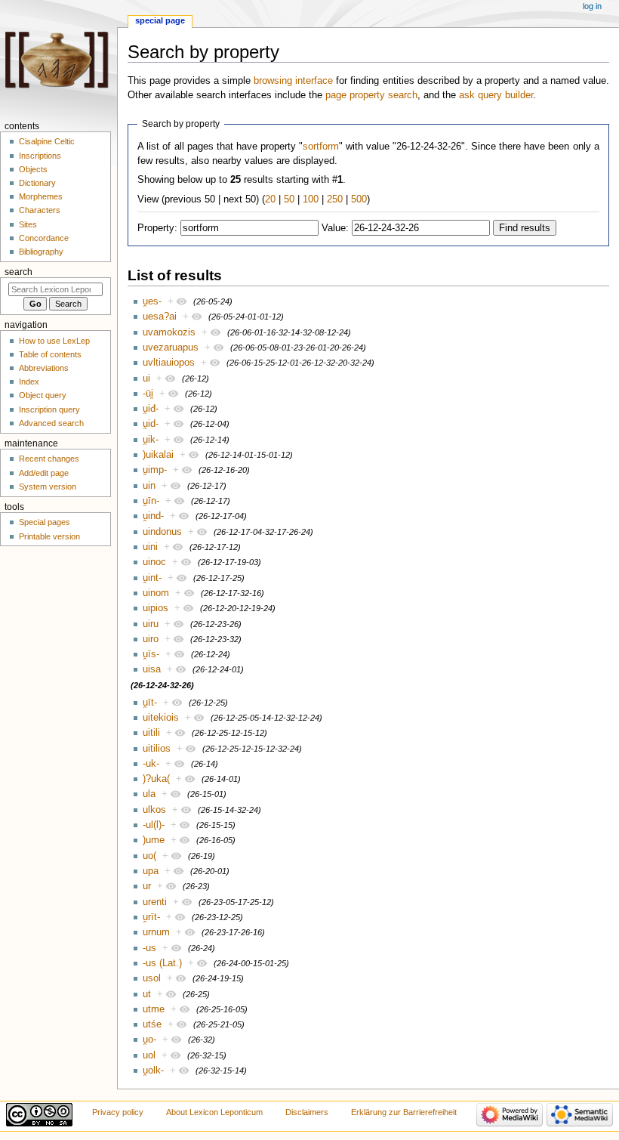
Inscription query (49, 409)
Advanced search (51, 423)
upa (151, 871)
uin (149, 485)
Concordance (44, 238)
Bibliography (41, 251)
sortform (321, 146)
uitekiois (161, 717)
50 (289, 199)
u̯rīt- (151, 917)
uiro (151, 639)
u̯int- (152, 578)
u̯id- (151, 424)
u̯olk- (153, 1070)
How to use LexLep (54, 340)
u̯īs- (151, 654)
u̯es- (152, 301)
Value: (335, 228)
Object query (42, 395)
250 (335, 199)
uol (149, 1055)
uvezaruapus (171, 347)
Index (29, 381)
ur (147, 886)
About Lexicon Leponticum (214, 1112)
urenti (155, 902)
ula (149, 794)
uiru (151, 624)
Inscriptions (40, 155)
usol (152, 978)
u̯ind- (153, 516)
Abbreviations (44, 367)
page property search (371, 95)
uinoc (154, 562)
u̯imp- (155, 470)
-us (149, 948)
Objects (33, 169)
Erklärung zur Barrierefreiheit (404, 1112)
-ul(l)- (154, 825)
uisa (152, 669)
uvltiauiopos (169, 362)
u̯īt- (150, 702)
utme (154, 1009)
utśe (152, 1024)
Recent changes (49, 458)
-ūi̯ (148, 393)
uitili (151, 733)
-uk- (151, 763)
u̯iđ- (151, 408)
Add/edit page (44, 472)
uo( (149, 856)
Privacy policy (117, 1112)
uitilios (157, 748)
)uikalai (158, 455)
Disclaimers (306, 1112)
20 (270, 199)
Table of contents (50, 354)
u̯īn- (151, 501)
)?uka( (156, 779)
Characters (39, 210)
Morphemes (41, 196)
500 (359, 199)
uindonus (162, 532)
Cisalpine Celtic (47, 141)
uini (150, 547)
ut (147, 994)
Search (18, 272)
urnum (156, 932)
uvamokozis (169, 332)
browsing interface (293, 81)
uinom (156, 593)
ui (146, 378)
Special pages (44, 522)
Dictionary (37, 182)
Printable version (49, 536)
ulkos (154, 810)
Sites (28, 224)
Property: (157, 228)
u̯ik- (151, 439)
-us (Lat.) (162, 963)
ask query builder (496, 95)
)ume (154, 840)
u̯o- (149, 1039)
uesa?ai (160, 316)
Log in (592, 6)
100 (311, 199)
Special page (160, 20)
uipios (155, 608)
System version (47, 486)
